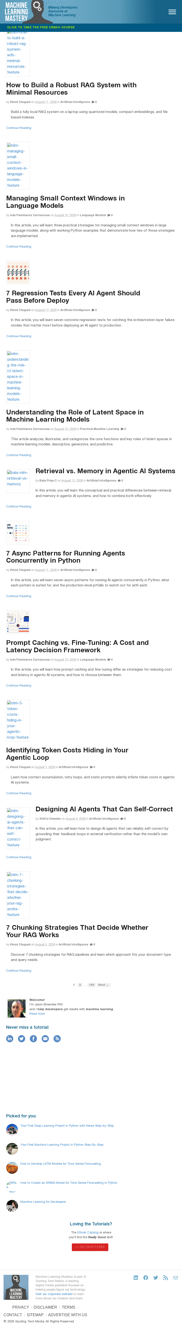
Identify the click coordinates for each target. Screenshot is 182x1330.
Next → (103, 985)
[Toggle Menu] (172, 12)
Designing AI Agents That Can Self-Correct (104, 810)
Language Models (93, 215)
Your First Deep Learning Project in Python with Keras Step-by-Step (67, 1126)
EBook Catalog (88, 1232)
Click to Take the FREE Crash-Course (41, 27)
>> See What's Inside (90, 1247)
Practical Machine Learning (99, 429)
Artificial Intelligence (75, 102)
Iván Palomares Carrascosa (30, 215)
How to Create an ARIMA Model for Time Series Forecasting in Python (68, 1183)
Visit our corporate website (54, 1294)
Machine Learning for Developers (43, 1202)
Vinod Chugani (20, 102)
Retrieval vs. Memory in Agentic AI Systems (105, 471)
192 (91, 985)
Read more (37, 1014)
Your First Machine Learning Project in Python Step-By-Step (61, 1145)
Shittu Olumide (50, 819)
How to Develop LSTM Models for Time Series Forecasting (60, 1164)
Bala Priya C (48, 480)
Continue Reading (18, 128)
